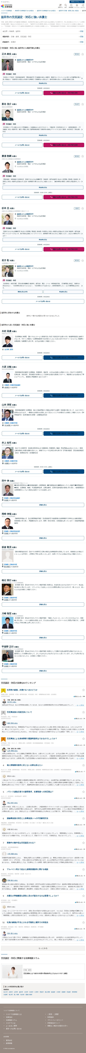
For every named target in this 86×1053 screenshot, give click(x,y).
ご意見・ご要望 (52, 1014)
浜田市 (11, 992)
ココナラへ (6, 2)
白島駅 (6, 600)
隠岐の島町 (29, 994)
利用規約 (50, 1017)
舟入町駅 (7, 425)
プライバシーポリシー (55, 1020)
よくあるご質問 (11, 1026)
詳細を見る (43, 505)
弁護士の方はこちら (77, 1)
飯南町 (53, 992)
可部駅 (6, 533)
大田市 (26, 992)
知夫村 (22, 994)
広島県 (6, 385)
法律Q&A (9, 1017)
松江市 (6, 992)
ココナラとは (10, 1023)
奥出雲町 (47, 992)
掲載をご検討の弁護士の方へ (57, 1026)
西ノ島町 (16, 994)
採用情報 (9, 1043)
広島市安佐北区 (15, 531)
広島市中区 (13, 423)
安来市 (31, 992)
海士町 (11, 994)
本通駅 (6, 463)
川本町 (58, 992)
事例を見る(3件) (23, 292)
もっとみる (43, 948)
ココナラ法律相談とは (14, 1014)
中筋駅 (6, 500)
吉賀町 (6, 994)
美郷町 (64, 992)
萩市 (11, 349)
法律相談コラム (11, 1020)
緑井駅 (6, 387)
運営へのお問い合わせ (14, 1029)
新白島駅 (7, 566)
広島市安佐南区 (15, 385)
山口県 (6, 349)
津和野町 (74, 992)
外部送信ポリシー (53, 1023)
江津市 (36, 992)
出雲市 (16, 992)
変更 (81, 31)
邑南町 (69, 992)
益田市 (19, 60)
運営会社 (9, 1040)
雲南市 (42, 992)
